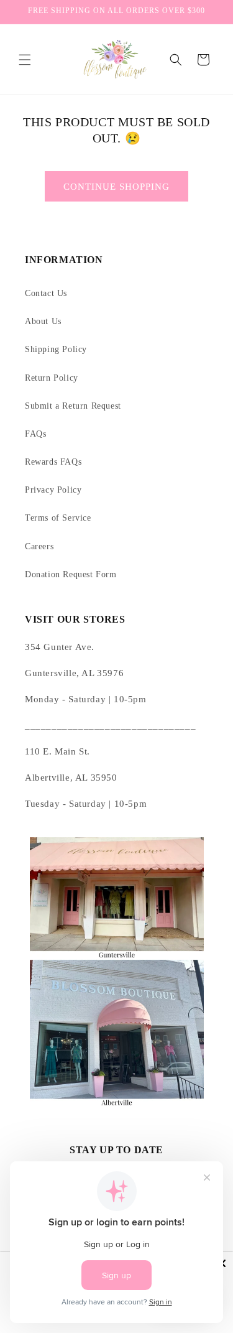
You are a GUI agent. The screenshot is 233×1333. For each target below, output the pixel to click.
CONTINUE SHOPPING (116, 187)
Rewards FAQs (53, 462)
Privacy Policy (53, 490)
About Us (43, 321)
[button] (25, 59)
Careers (39, 546)
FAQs (35, 434)
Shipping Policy (56, 349)
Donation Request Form (71, 574)
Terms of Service (58, 518)
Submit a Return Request (73, 406)
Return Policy (51, 378)
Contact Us (46, 293)
